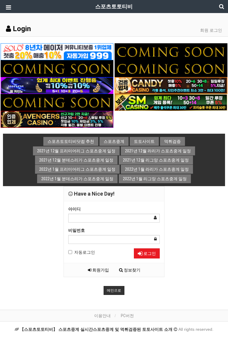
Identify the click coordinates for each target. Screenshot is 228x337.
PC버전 (127, 315)
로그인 (149, 253)
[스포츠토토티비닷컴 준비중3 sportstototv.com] (57, 102)
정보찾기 (131, 270)
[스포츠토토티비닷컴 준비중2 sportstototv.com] (57, 68)
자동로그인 (84, 252)
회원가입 (100, 270)
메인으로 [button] (114, 290)
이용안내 (102, 315)
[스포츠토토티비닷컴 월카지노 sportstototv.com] (57, 85)
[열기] (7, 7)
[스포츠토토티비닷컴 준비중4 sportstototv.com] (171, 68)
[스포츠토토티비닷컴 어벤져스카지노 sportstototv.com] (57, 118)
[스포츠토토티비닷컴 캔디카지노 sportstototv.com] (171, 85)
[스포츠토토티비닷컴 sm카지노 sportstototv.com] (171, 102)
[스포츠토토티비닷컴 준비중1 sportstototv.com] (171, 51)
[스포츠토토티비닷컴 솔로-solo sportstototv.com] (57, 51)
